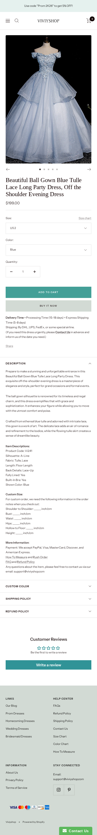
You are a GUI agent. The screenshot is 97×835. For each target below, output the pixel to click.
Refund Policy (26, 562)
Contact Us (60, 728)
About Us (12, 772)
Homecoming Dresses (20, 721)
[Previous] (8, 169)
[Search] (17, 21)
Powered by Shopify (33, 822)
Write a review (48, 665)
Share (9, 346)
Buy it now (48, 305)
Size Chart (60, 736)
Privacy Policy (14, 780)
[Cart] (88, 20)
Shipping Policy (18, 598)
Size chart (85, 218)
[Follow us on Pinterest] (69, 790)
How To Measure (16, 557)
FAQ (8, 562)
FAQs (56, 705)
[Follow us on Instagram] (58, 790)
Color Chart (61, 744)
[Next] (89, 169)
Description (16, 363)
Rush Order (40, 557)
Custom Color (17, 586)
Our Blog (11, 705)
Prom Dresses (15, 713)
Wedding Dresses (17, 728)
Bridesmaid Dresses (19, 736)
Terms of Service (16, 787)
